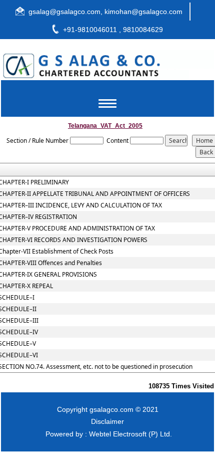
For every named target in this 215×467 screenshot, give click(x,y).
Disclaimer (107, 421)
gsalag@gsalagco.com (64, 12)
